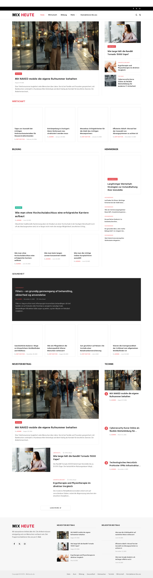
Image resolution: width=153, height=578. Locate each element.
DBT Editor (20, 139)
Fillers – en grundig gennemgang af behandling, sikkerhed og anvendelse (44, 293)
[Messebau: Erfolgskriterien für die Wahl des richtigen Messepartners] (93, 116)
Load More (54, 508)
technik (109, 364)
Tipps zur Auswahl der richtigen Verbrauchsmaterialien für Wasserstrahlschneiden (25, 132)
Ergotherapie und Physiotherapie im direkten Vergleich (128, 68)
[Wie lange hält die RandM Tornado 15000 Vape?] (123, 32)
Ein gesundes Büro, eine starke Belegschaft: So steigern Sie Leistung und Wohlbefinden (115, 230)
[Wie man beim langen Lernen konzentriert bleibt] (55, 242)
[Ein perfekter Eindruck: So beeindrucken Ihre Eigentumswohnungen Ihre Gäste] (135, 219)
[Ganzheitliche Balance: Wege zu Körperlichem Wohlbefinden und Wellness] (27, 333)
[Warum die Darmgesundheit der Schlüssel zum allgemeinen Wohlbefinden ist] (126, 333)
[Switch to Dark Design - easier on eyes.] (136, 15)
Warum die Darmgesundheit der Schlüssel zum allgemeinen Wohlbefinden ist (125, 348)
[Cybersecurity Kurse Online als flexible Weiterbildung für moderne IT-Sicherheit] (110, 80)
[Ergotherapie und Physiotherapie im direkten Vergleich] (110, 66)
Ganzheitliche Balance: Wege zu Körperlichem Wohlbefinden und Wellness (27, 348)
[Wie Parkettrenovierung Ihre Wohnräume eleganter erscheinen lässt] (135, 238)
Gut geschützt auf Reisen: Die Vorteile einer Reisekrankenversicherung (92, 348)
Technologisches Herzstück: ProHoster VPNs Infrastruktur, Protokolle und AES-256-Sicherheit (124, 464)
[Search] (140, 14)
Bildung (64, 15)
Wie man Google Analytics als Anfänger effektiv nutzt (125, 558)
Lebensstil (111, 46)
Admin (51, 136)
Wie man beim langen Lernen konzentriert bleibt (55, 254)
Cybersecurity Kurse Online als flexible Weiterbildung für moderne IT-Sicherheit (127, 83)
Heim (42, 15)
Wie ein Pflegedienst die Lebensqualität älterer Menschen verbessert (57, 348)
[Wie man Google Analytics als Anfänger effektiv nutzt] (107, 560)
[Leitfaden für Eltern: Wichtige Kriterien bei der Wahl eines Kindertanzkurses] (135, 200)
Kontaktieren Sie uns (89, 15)
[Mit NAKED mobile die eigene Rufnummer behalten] (55, 45)
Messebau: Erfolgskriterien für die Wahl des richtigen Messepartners (92, 131)
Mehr (73, 15)
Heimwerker (111, 149)
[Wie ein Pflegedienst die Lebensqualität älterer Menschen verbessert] (60, 333)
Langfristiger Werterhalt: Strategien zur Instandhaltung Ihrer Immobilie (123, 187)
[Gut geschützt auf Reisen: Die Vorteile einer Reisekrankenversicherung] (93, 333)
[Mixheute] (23, 15)
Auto (74, 574)
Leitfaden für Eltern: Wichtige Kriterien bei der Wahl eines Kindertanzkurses (115, 201)
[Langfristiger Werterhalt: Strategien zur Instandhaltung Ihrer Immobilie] (123, 165)
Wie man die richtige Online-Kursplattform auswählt (83, 255)
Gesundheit (18, 274)
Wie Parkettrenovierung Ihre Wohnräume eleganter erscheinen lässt (114, 239)
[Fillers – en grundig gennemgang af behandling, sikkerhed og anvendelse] (108, 299)
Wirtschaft (52, 15)
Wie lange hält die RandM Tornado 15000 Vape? (120, 53)
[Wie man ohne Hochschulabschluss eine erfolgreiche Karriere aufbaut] (55, 179)
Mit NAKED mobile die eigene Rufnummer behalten (46, 79)
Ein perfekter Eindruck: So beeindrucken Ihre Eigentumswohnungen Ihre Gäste (116, 220)
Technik (18, 73)
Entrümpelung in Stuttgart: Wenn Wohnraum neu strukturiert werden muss (58, 131)
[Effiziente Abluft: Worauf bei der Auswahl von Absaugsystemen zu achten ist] (126, 116)
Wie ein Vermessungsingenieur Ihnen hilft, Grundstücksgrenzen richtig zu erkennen (115, 211)
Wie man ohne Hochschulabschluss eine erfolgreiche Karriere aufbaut (52, 214)
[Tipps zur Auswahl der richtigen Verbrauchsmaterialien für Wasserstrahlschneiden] (27, 116)
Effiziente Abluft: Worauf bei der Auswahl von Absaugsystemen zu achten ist (125, 131)
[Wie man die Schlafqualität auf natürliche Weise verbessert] (107, 535)
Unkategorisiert (124, 62)
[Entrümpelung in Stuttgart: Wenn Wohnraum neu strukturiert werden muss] (60, 116)
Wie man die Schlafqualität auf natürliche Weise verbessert (125, 533)
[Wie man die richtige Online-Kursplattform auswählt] (85, 242)
